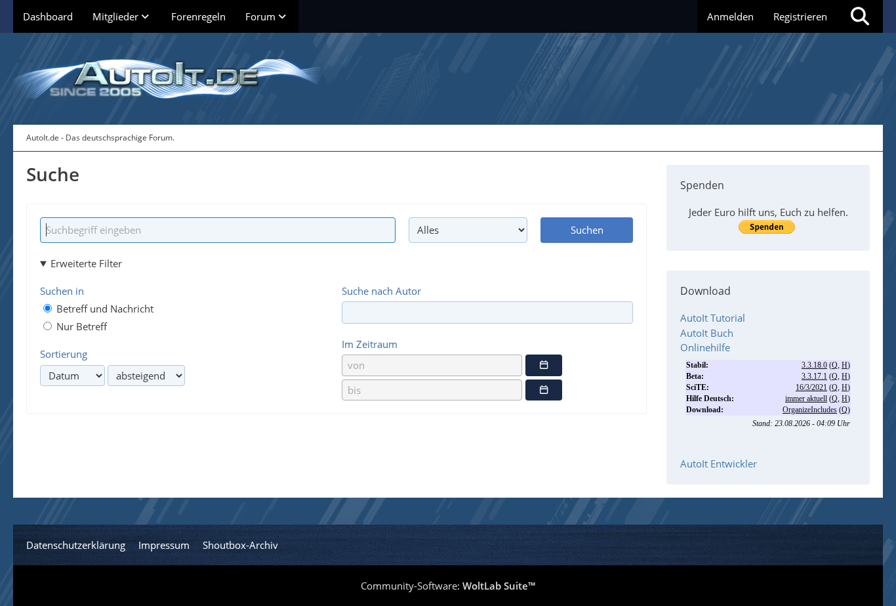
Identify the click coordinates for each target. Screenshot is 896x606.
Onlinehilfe (705, 347)
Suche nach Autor (381, 290)
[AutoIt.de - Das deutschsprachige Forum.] (448, 79)
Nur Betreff (80, 326)
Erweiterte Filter (86, 263)
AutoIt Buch (706, 332)
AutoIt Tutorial (712, 317)
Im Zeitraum (369, 344)
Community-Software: (448, 585)
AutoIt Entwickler (718, 463)
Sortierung (63, 353)
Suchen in (62, 290)
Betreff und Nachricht (103, 308)
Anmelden (730, 16)
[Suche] (860, 16)
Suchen (587, 229)
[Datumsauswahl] (543, 365)
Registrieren (800, 16)
